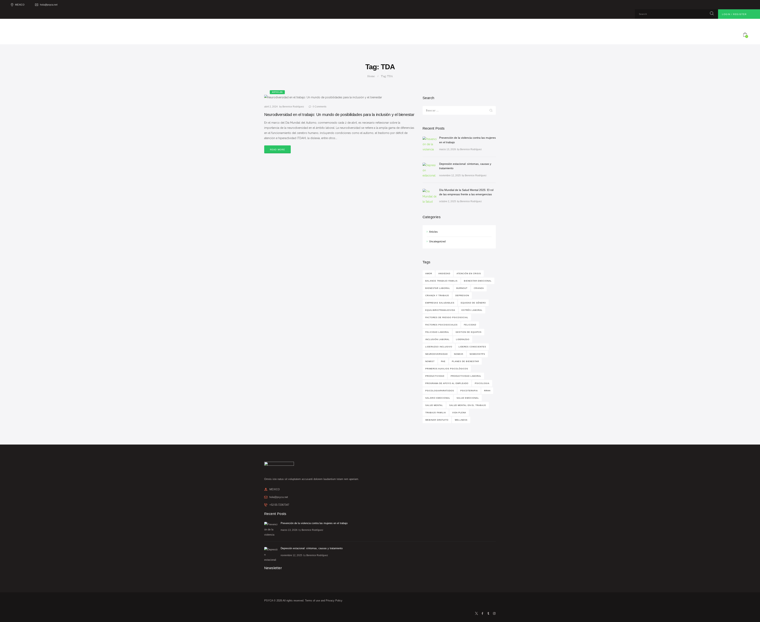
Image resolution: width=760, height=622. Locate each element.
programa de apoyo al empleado (446, 383)
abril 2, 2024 (271, 106)
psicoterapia (469, 391)
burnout (461, 288)
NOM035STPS (477, 354)
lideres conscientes (472, 347)
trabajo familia (435, 413)
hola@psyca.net (278, 497)
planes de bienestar (465, 361)
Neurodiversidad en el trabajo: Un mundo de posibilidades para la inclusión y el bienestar (339, 114)
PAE (443, 361)
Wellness (461, 420)
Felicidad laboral (437, 332)
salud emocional (468, 398)
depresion (462, 295)
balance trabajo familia (441, 281)
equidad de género (473, 303)
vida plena (459, 413)
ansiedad (444, 273)
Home (371, 76)
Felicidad (470, 325)
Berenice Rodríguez (293, 106)
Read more (277, 149)
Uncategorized (437, 241)
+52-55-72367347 (279, 504)
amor (428, 273)
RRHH (487, 391)
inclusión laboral (437, 339)
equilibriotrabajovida (440, 310)
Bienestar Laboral (437, 288)
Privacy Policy (334, 600)
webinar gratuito (436, 420)
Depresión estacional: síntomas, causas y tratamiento (465, 166)
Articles (433, 231)
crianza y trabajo (437, 295)
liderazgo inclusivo (438, 347)
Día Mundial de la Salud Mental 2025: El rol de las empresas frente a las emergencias (466, 192)
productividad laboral (466, 376)
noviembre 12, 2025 (450, 175)
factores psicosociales (441, 325)
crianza (479, 288)
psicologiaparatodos (439, 391)
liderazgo (462, 339)
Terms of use (312, 600)
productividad (434, 376)
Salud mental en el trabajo (467, 405)
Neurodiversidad (436, 354)
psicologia (482, 383)
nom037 (430, 361)
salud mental (434, 405)
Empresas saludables (439, 303)
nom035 (458, 354)
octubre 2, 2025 (447, 201)
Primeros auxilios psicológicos (446, 369)
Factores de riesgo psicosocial (446, 317)
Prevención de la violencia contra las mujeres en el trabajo (467, 140)
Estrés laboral (472, 310)
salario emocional (437, 398)
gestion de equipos (469, 332)
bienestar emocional (478, 281)
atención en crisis (469, 273)
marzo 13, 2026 (447, 149)
